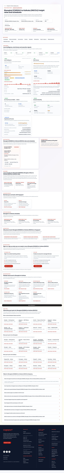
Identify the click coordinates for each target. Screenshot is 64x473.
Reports (24, 461)
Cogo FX (39, 442)
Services (26, 39)
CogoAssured (40, 432)
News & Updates (26, 459)
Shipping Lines (40, 450)
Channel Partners (55, 443)
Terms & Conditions (6, 455)
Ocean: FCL (25, 437)
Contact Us (54, 462)
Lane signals (6, 39)
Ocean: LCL (25, 438)
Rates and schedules (12, 39)
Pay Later (40, 439)
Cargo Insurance (41, 435)
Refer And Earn (41, 459)
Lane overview (20, 39)
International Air (26, 440)
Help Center (40, 454)
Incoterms (40, 453)
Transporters (54, 438)
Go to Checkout (31, 305)
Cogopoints (40, 461)
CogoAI (24, 431)
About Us (53, 461)
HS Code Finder (54, 449)
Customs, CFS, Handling (27, 441)
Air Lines (39, 451)
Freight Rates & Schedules (27, 451)
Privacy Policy (5, 457)
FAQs (12, 41)
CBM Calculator (54, 451)
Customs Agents (54, 439)
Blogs (24, 458)
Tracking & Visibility (26, 453)
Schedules (31, 39)
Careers (53, 464)
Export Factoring (41, 441)
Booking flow (36, 39)
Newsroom (53, 465)
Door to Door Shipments (42, 434)
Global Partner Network (56, 431)
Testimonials (54, 467)
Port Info (39, 447)
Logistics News (25, 462)
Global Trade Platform (27, 433)
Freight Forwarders (55, 436)
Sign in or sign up (43, 39)
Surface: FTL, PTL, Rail (27, 445)
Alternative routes (7, 41)
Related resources (51, 39)
